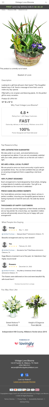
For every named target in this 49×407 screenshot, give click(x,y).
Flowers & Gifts (12, 10)
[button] (44, 402)
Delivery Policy (24, 401)
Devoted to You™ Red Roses (26, 250)
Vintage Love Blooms (24, 2)
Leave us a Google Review (24, 382)
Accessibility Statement (36, 399)
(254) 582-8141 (24, 365)
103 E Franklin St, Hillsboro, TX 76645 (24, 363)
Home (3, 10)
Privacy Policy (21, 399)
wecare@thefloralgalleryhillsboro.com (24, 367)
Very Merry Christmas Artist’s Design (29, 271)
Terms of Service (9, 399)
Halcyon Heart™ (22, 234)
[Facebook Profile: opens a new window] (22, 374)
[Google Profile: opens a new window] (27, 374)
